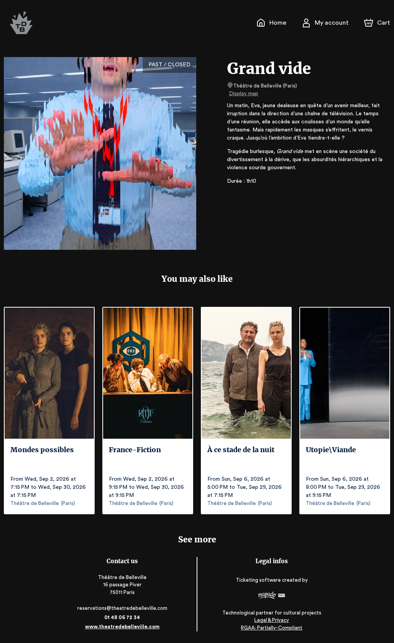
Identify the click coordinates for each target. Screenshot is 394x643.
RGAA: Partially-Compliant (271, 627)
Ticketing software (258, 579)
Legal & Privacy (271, 620)
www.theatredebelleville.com (122, 626)
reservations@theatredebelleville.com (122, 608)
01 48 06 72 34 (122, 617)
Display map (243, 93)
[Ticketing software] (271, 596)
